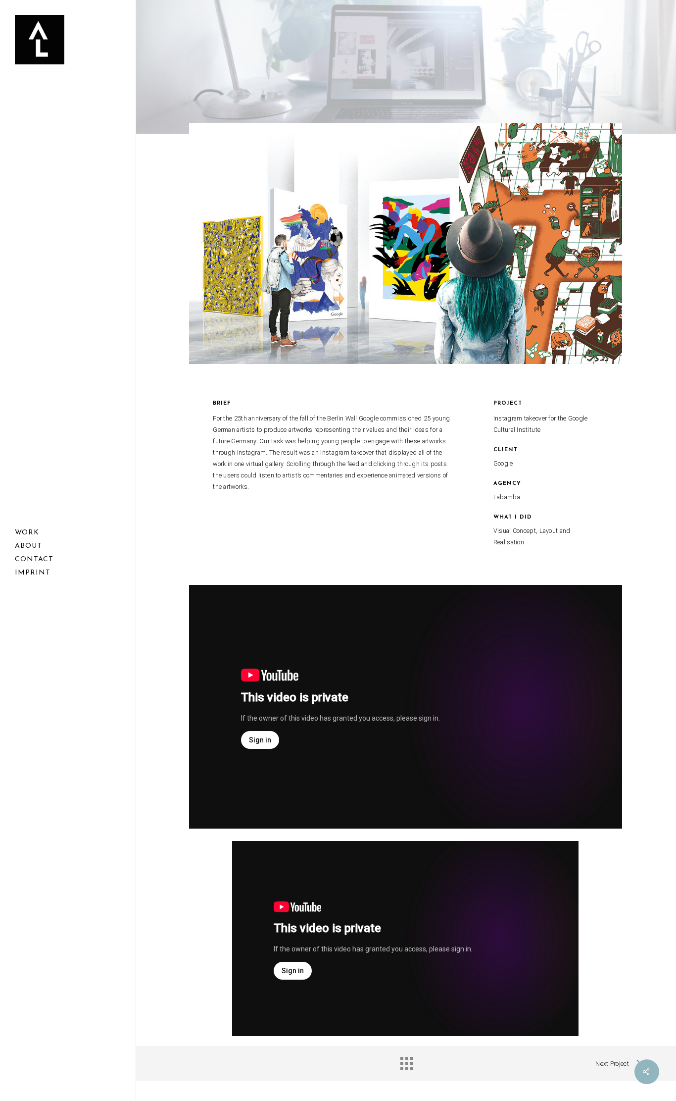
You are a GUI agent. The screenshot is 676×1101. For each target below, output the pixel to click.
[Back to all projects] (406, 1061)
